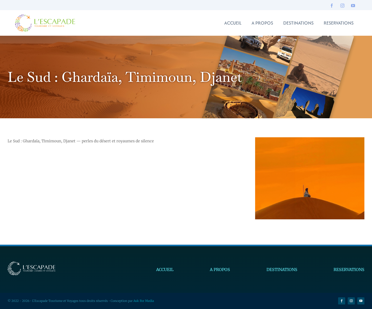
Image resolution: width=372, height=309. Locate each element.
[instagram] (342, 5)
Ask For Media (143, 301)
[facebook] (332, 5)
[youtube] (353, 5)
